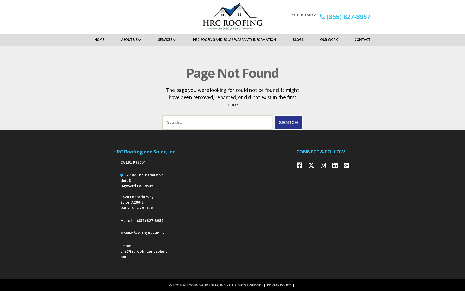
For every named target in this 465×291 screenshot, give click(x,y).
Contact (363, 39)
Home (99, 39)
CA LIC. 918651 (133, 162)
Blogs (298, 39)
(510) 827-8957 (151, 232)
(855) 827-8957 (349, 16)
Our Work (329, 39)
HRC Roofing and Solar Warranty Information (234, 39)
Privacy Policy (279, 285)
